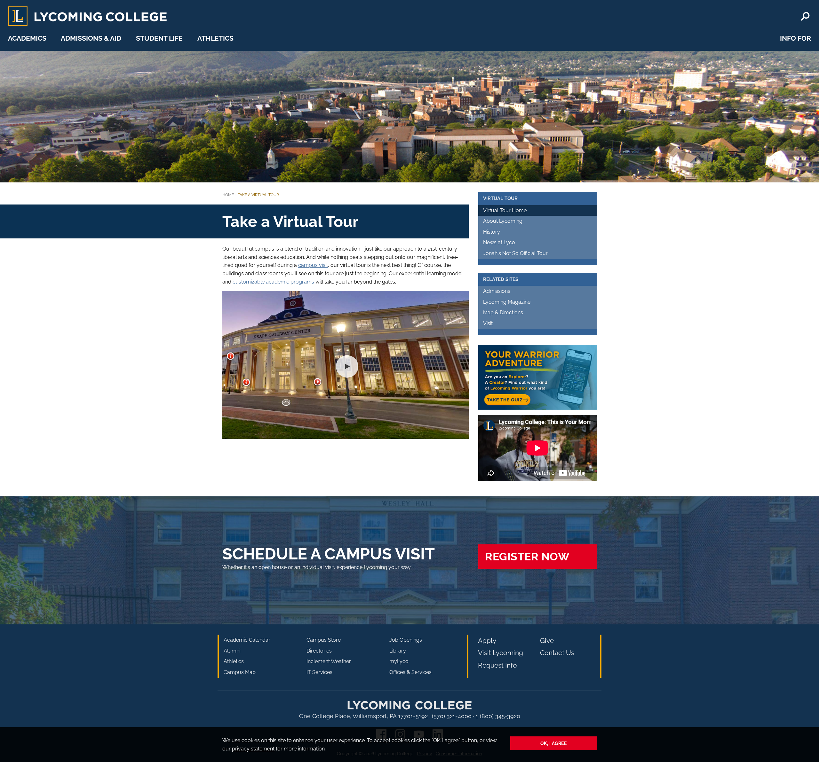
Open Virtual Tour (345, 365)
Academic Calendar (247, 640)
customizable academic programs (273, 282)
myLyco (399, 661)
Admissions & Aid (91, 38)
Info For (795, 38)
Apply (487, 641)
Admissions (496, 291)
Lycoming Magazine (506, 302)
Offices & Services (410, 672)
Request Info (497, 665)
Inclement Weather (328, 661)
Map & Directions (503, 312)
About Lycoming (502, 221)
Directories (319, 651)
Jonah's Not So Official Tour (515, 253)
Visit (488, 323)
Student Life (159, 38)
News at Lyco (499, 242)
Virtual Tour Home (505, 210)
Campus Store (323, 640)
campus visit (313, 265)
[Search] (805, 16)
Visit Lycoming (500, 653)
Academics (27, 38)
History (491, 232)
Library (397, 651)
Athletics (215, 38)
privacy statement (253, 749)
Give (547, 641)
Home (228, 195)
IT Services (319, 672)
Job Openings (405, 640)
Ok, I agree (553, 743)
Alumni (232, 651)
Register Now (527, 556)
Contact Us (557, 653)
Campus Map (240, 672)
